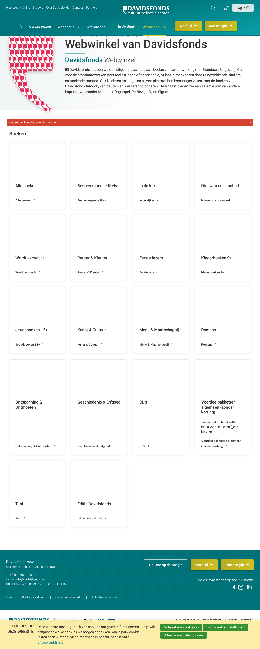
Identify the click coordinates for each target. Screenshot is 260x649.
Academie (66, 27)
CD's (142, 446)
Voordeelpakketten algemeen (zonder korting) (221, 443)
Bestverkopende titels (92, 200)
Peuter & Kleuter (88, 272)
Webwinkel (152, 27)
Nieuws (38, 7)
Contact (78, 7)
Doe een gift (218, 26)
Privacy (11, 597)
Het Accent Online (18, 7)
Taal (18, 518)
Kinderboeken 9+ (212, 272)
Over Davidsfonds (57, 7)
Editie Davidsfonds (90, 518)
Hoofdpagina (21, 30)
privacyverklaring (51, 642)
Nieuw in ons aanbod (215, 200)
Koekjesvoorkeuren (34, 597)
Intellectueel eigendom (104, 597)
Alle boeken (23, 200)
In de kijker (146, 200)
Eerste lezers (148, 272)
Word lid (186, 26)
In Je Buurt (126, 26)
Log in (241, 8)
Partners (92, 7)
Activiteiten (96, 27)
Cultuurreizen (40, 26)
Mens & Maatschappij (154, 344)
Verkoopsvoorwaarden (68, 597)
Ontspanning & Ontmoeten (33, 446)
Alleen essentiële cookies (183, 635)
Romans (206, 344)
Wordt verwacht (26, 272)
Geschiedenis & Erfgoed (93, 446)
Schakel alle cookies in (181, 627)
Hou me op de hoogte (165, 565)
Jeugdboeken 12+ (27, 344)
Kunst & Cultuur (88, 344)
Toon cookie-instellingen (225, 627)
